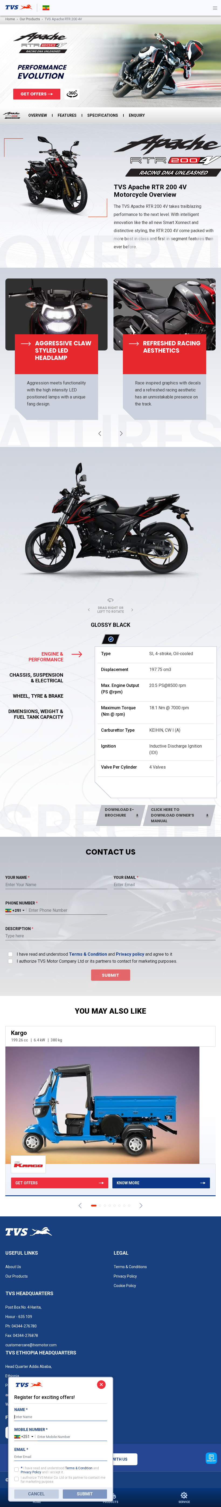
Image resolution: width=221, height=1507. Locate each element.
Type (105, 653)
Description (19, 929)
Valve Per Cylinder (119, 767)
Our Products (30, 19)
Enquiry (137, 115)
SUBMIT (85, 1493)
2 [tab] (100, 1206)
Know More (128, 1183)
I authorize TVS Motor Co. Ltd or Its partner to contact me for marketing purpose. (63, 1480)
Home (10, 19)
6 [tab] (119, 1206)
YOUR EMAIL (126, 877)
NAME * (21, 1410)
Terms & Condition (88, 954)
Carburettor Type (117, 730)
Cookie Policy (125, 1286)
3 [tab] (105, 1206)
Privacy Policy (125, 1276)
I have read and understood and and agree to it (94, 954)
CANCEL (36, 1493)
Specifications (102, 115)
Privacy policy (130, 954)
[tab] (47, 656)
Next (121, 433)
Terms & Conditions (130, 1267)
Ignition (108, 746)
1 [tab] (94, 1206)
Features (67, 115)
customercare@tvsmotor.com (31, 1345)
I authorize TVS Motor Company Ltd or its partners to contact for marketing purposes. (97, 961)
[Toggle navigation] (215, 8)
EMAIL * (21, 1449)
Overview (37, 115)
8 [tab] (129, 1206)
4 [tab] (110, 1206)
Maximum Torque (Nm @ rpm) (118, 711)
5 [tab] (114, 1206)
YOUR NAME (17, 877)
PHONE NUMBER (21, 903)
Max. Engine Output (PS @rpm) (120, 688)
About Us (13, 1267)
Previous (99, 433)
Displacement (114, 669)
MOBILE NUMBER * (31, 1429)
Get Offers (33, 94)
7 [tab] (124, 1206)
